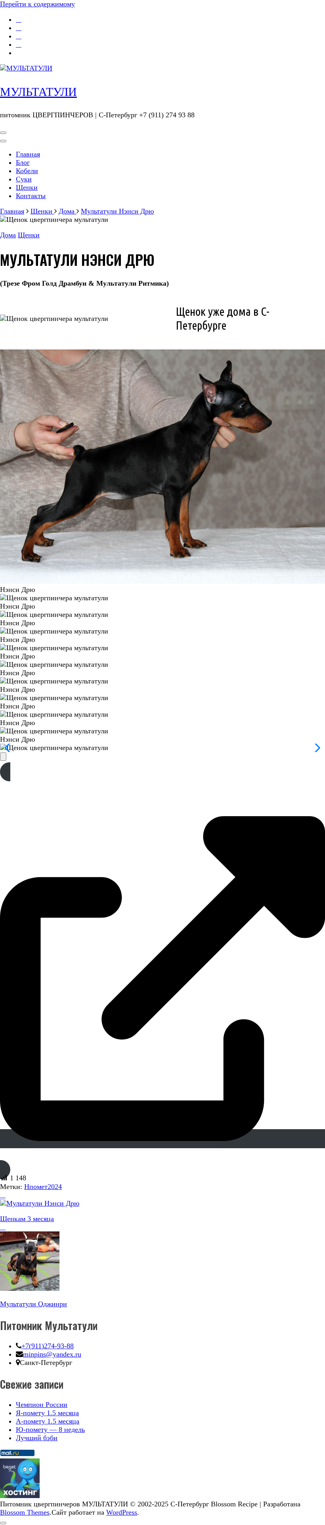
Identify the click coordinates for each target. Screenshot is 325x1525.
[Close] (3, 756)
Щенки (27, 187)
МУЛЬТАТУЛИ (38, 91)
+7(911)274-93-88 (47, 1346)
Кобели (27, 171)
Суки (24, 179)
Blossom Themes (25, 1512)
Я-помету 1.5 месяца (47, 1413)
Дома (8, 235)
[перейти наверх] (3, 1523)
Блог (23, 162)
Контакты (31, 196)
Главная (28, 154)
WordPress (121, 1512)
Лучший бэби (36, 1438)
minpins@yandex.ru (52, 1354)
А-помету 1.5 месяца (47, 1421)
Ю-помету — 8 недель (50, 1429)
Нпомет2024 (43, 1187)
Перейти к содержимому (37, 4)
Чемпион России (41, 1405)
